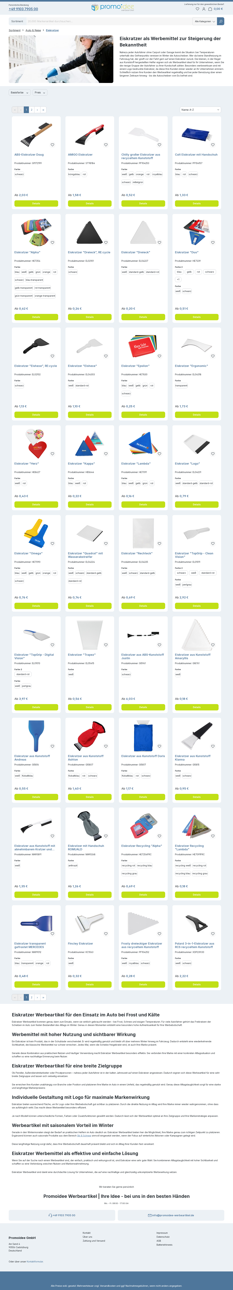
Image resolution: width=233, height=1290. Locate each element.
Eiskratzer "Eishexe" (82, 366)
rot (84, 174)
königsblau (74, 174)
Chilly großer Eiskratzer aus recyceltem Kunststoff (140, 156)
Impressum (162, 1232)
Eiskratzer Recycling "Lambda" (189, 847)
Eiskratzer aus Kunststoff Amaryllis (192, 656)
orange (140, 174)
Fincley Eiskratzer (80, 943)
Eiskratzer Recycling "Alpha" (141, 845)
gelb (131, 174)
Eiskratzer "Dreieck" (135, 252)
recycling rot (128, 865)
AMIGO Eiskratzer (80, 154)
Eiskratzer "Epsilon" (135, 366)
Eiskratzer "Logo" (187, 463)
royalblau (157, 174)
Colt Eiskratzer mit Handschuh (196, 154)
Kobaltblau (27, 775)
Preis (38, 92)
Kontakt (87, 1232)
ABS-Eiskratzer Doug (29, 154)
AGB (159, 1240)
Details (36, 203)
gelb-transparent (23, 287)
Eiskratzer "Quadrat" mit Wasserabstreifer (85, 555)
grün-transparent (23, 295)
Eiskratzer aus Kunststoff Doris (143, 756)
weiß (124, 174)
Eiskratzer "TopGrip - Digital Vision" (34, 656)
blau (177, 174)
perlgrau (187, 584)
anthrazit (72, 865)
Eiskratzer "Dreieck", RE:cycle (89, 252)
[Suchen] (220, 21)
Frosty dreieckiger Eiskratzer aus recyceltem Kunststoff (141, 945)
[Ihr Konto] (204, 9)
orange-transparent (45, 295)
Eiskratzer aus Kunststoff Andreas (32, 757)
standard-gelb (136, 272)
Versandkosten (108, 1285)
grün (38, 272)
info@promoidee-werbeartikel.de (173, 1215)
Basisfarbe (17, 92)
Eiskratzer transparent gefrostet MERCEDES (30, 945)
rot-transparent (42, 287)
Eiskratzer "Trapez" (82, 654)
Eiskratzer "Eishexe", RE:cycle (35, 366)
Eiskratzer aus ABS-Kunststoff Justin (142, 656)
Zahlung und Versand (94, 1240)
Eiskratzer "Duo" (187, 252)
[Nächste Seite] (37, 109)
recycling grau (129, 873)
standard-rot (152, 272)
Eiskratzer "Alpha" (27, 252)
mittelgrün (138, 182)
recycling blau (144, 865)
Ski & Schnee (84, 1135)
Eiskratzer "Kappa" (81, 463)
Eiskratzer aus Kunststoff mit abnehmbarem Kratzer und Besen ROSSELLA (34, 847)
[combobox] (109, 21)
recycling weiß (183, 865)
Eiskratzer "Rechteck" (137, 553)
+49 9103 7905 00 (23, 9)
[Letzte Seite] (43, 109)
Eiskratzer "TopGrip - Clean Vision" (194, 555)
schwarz (19, 174)
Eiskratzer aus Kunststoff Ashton (86, 757)
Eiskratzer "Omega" (28, 553)
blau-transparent (34, 280)
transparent (181, 385)
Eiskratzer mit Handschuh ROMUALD (86, 847)
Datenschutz (163, 1236)
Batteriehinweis (164, 1244)
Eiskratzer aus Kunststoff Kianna (192, 757)
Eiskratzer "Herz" (26, 463)
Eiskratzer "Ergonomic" (191, 366)
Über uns (87, 1236)
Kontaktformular (35, 1261)
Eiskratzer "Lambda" (136, 463)
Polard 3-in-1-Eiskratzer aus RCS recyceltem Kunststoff (194, 945)
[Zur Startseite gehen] (113, 7)
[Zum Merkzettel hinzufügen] (52, 145)
